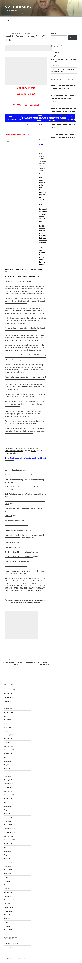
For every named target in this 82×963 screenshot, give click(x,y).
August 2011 (8, 911)
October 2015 (8, 746)
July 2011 (7, 915)
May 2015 (7, 765)
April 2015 (7, 768)
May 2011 (7, 922)
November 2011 (9, 900)
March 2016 (8, 731)
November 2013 (9, 832)
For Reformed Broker (62, 88)
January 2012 (8, 892)
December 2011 (9, 896)
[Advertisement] (28, 48)
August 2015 (8, 754)
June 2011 (7, 918)
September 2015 (9, 750)
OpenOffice (26, 602)
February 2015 (9, 776)
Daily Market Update (11, 943)
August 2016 (8, 712)
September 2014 (9, 795)
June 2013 (7, 851)
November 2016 (9, 701)
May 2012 (7, 877)
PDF (37, 590)
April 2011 (7, 926)
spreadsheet (29, 590)
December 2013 (9, 828)
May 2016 (7, 723)
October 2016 (8, 705)
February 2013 (9, 866)
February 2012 (9, 888)
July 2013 (7, 847)
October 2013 (8, 836)
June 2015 (7, 761)
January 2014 (8, 825)
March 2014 (8, 817)
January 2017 (8, 693)
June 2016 (7, 720)
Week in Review (14, 648)
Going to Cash (55, 56)
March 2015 (8, 772)
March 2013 (8, 862)
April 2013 (7, 858)
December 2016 (9, 697)
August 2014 (8, 798)
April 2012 (7, 881)
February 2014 (9, 821)
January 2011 (8, 930)
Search (53, 33)
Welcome (8, 20)
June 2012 (7, 873)
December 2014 (9, 783)
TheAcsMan (27, 33)
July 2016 (7, 716)
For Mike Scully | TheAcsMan (62, 95)
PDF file (33, 451)
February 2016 (9, 735)
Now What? (55, 65)
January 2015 (8, 780)
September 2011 (9, 907)
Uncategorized (9, 947)
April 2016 (7, 727)
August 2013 (8, 843)
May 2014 (7, 810)
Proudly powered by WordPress (14, 958)
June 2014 (7, 806)
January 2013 (8, 870)
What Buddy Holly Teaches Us (63, 85)
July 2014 (7, 802)
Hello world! (55, 52)
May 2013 (7, 855)
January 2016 (8, 738)
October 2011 (8, 903)
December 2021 (9, 690)
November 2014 (9, 787)
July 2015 (7, 757)
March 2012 (8, 885)
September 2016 (9, 708)
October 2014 (8, 791)
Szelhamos (18, 7)
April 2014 (7, 813)
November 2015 (9, 742)
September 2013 (9, 840)
